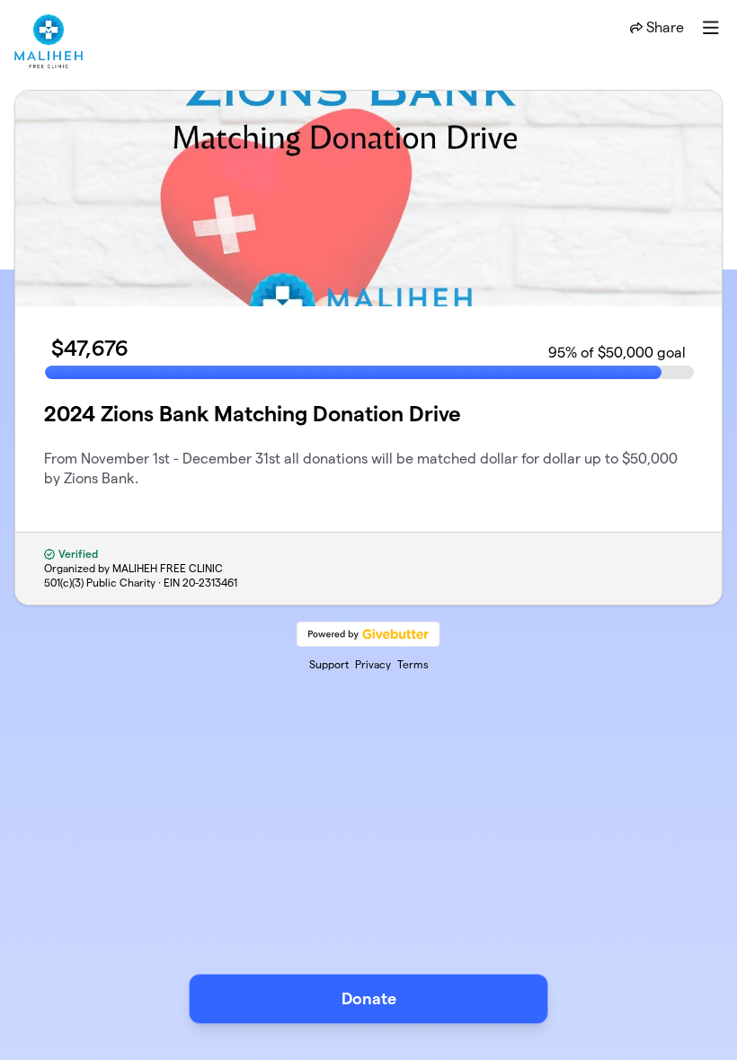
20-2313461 (209, 582)
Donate (369, 998)
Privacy (373, 664)
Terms (413, 664)
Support (329, 664)
